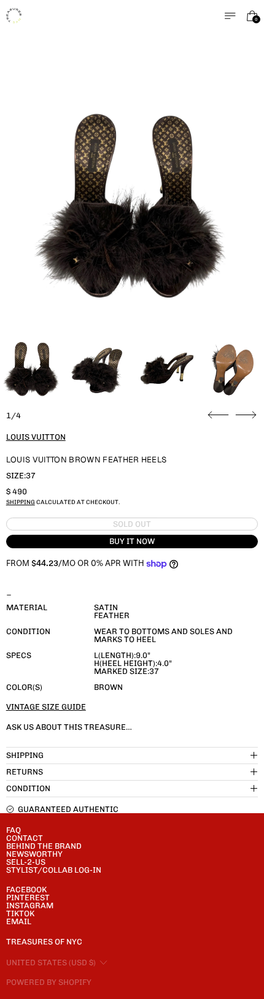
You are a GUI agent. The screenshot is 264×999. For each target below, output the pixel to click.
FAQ (13, 830)
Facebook (26, 890)
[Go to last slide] (218, 415)
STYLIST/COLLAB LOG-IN (53, 870)
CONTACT (24, 838)
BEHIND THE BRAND (44, 846)
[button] (132, 209)
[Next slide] (246, 415)
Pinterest (28, 897)
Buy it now (132, 541)
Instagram (29, 905)
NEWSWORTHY (34, 854)
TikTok (20, 913)
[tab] (31, 370)
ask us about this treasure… (69, 727)
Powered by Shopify (48, 982)
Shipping (20, 502)
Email (18, 921)
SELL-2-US (25, 862)
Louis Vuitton (36, 437)
